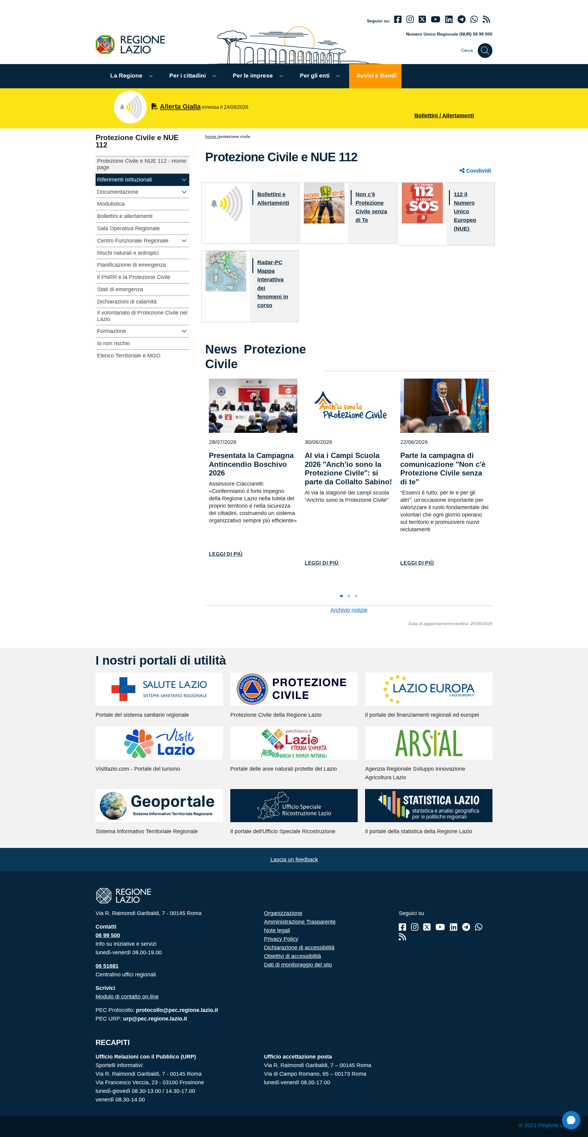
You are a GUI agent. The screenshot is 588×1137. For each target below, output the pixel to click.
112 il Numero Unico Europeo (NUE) (465, 211)
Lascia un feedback (294, 860)
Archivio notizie (349, 610)
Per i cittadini (187, 75)
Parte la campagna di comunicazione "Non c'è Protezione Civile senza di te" (442, 468)
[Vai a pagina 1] (341, 596)
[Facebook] (397, 19)
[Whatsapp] (474, 19)
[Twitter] (422, 19)
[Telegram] (466, 927)
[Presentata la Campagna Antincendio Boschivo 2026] (253, 406)
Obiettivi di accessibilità (292, 956)
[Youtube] (435, 19)
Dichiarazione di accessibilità (299, 947)
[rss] (486, 19)
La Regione (126, 75)
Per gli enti (315, 75)
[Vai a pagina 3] (356, 596)
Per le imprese (253, 75)
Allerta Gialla (180, 106)
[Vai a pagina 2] (349, 596)
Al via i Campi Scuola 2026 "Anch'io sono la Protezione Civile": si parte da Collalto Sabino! (348, 468)
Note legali (277, 930)
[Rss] (402, 937)
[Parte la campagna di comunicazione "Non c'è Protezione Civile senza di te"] (444, 406)
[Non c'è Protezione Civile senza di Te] (324, 202)
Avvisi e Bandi (376, 75)
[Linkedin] (449, 19)
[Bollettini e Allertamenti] (225, 202)
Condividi (478, 171)
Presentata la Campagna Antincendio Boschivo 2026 (251, 464)
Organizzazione (283, 913)
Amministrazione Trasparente (300, 922)
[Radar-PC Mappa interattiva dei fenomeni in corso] (225, 270)
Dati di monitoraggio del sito (298, 965)
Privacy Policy (281, 939)
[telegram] (462, 19)
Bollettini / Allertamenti (444, 116)
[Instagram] (410, 19)
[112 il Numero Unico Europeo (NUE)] (422, 202)
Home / (212, 136)
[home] (134, 44)
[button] (184, 179)
